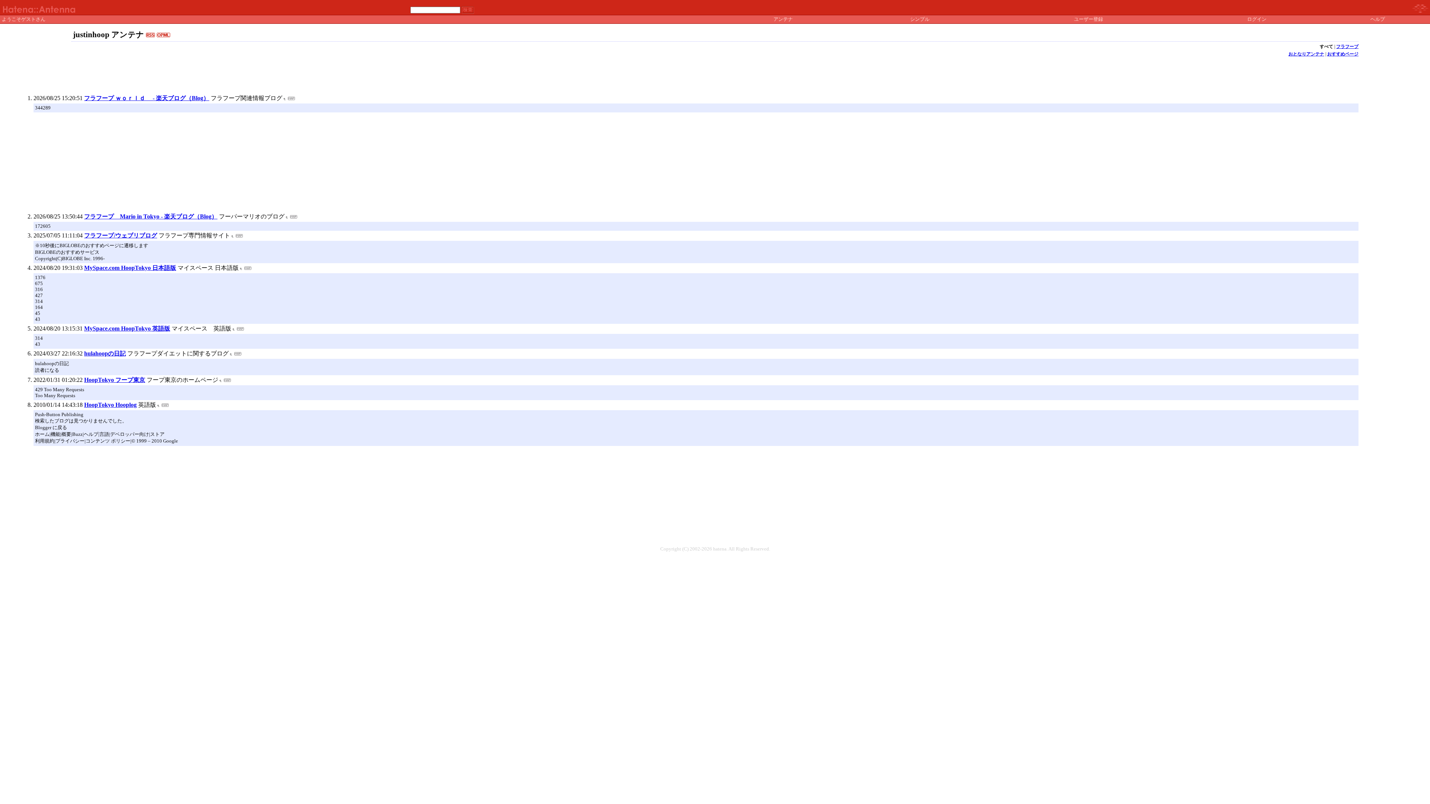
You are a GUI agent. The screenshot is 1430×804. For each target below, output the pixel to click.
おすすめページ (1342, 54)
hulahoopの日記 (105, 353)
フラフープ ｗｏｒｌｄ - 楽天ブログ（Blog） (146, 98)
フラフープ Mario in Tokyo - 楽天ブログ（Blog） (150, 216)
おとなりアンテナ (1306, 54)
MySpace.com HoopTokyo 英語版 (127, 328)
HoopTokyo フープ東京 (114, 380)
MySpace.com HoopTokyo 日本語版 (130, 268)
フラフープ (1347, 46)
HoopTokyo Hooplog (110, 405)
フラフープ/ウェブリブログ (120, 235)
